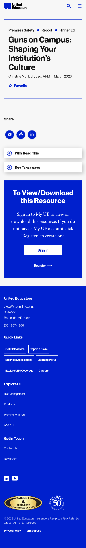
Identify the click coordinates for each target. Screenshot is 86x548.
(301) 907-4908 (14, 325)
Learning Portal (47, 360)
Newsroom (10, 458)
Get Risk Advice (15, 349)
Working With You (14, 414)
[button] (9, 134)
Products (9, 404)
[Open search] (68, 6)
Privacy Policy (12, 530)
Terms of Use (33, 530)
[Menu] (79, 6)
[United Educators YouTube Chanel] (15, 478)
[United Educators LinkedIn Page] (6, 478)
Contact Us (10, 448)
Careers (44, 370)
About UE (9, 425)
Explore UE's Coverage (19, 370)
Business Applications (18, 360)
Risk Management (14, 394)
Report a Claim (39, 349)
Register (40, 266)
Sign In (43, 250)
